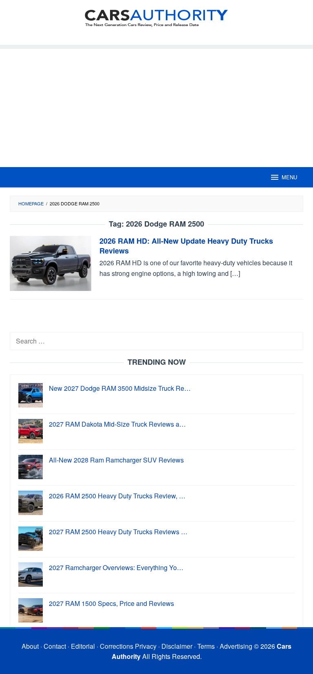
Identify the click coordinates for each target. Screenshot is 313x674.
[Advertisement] (156, 106)
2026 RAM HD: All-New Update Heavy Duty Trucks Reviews (186, 246)
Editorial (83, 646)
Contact (55, 646)
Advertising (236, 646)
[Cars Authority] (156, 17)
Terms (206, 646)
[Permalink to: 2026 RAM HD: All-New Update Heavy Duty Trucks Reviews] (50, 262)
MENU (289, 177)
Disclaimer (176, 646)
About (30, 646)
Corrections (116, 646)
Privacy (145, 646)
